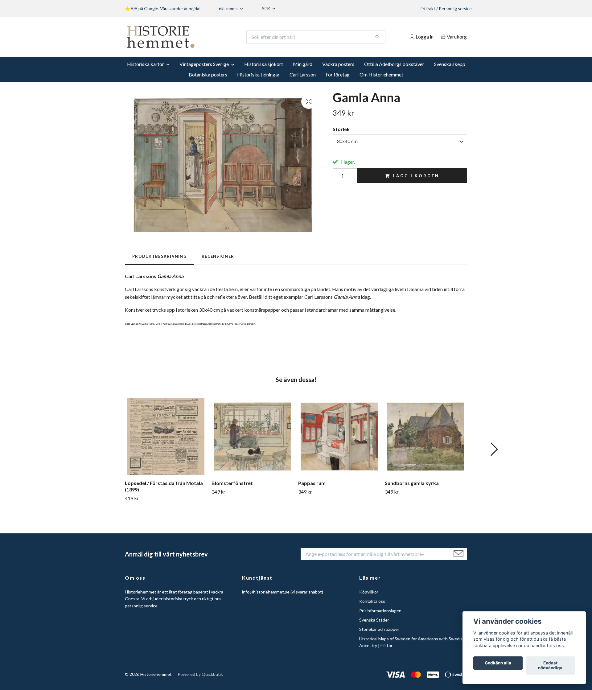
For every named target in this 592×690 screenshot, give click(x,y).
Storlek (341, 129)
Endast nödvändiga (550, 666)
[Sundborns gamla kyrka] (426, 436)
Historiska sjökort (263, 64)
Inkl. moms (228, 8)
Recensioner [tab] (218, 256)
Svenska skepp (449, 64)
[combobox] (400, 141)
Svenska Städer (374, 619)
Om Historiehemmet (381, 74)
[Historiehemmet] (210, 37)
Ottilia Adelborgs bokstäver (394, 64)
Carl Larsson (303, 74)
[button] (494, 449)
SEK (266, 8)
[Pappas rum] (339, 436)
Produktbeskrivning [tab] (159, 256)
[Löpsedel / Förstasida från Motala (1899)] (166, 436)
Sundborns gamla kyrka (412, 483)
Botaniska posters (208, 74)
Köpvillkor (368, 591)
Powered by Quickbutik (200, 674)
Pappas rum (312, 483)
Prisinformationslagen (380, 610)
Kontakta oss (372, 601)
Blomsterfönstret (232, 483)
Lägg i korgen (416, 175)
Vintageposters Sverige (204, 64)
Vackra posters (338, 64)
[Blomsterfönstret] (253, 436)
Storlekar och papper (379, 629)
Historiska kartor (145, 64)
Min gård (302, 64)
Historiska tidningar (258, 74)
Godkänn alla (498, 663)
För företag (338, 74)
